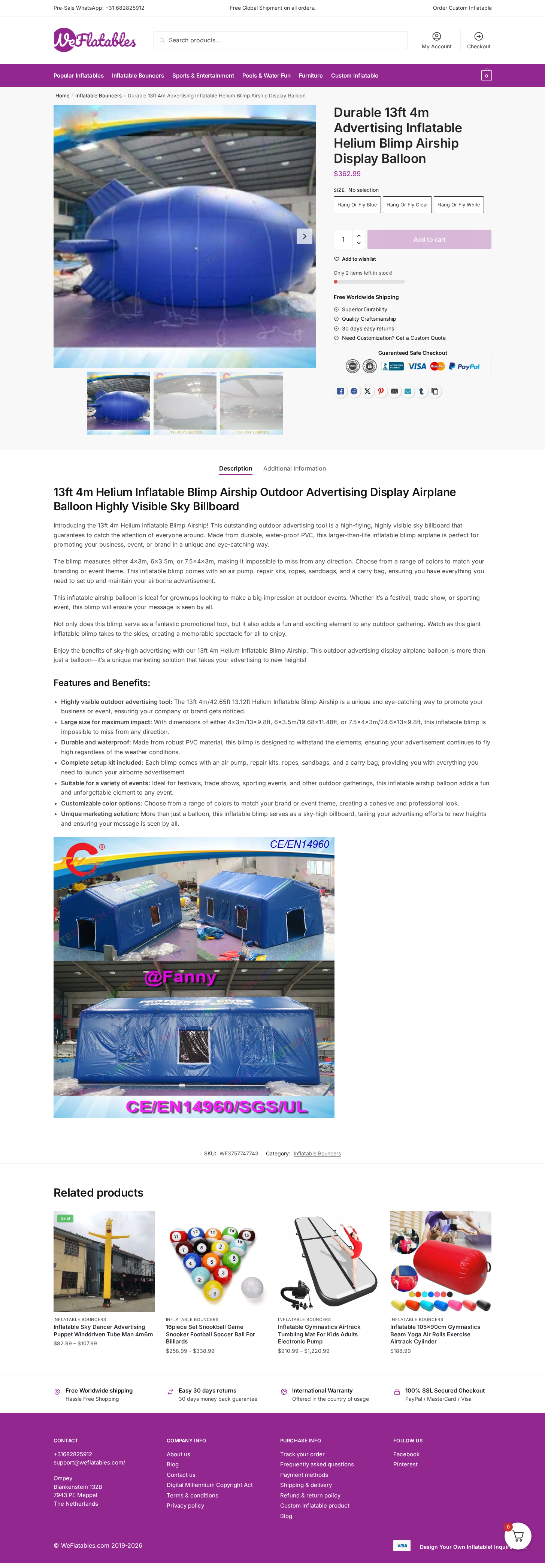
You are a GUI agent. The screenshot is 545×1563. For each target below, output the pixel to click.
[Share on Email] (394, 391)
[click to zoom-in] (185, 236)
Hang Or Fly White (458, 205)
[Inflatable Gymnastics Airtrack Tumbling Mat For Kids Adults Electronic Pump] (328, 1261)
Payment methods (304, 1474)
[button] (304, 236)
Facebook (406, 1454)
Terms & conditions (192, 1495)
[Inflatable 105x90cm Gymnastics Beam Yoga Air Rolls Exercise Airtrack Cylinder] (440, 1261)
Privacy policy (185, 1505)
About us (178, 1454)
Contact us (181, 1474)
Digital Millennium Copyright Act (210, 1484)
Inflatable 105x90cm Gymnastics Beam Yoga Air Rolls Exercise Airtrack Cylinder (435, 1334)
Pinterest (405, 1464)
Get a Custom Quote (421, 338)
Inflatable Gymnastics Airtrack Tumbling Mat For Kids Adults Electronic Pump (319, 1334)
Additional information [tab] (294, 468)
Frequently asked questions (317, 1464)
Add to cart (430, 239)
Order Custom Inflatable (462, 7)
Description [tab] (235, 468)
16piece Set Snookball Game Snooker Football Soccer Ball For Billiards (210, 1334)
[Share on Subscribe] (408, 391)
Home (62, 96)
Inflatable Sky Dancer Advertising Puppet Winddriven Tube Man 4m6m (103, 1330)
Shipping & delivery (306, 1484)
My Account (437, 46)
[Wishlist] (143, 1222)
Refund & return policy (310, 1495)
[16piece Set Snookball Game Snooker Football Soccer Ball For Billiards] (216, 1261)
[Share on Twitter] (367, 391)
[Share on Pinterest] (381, 391)
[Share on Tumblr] (421, 391)
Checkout (479, 46)
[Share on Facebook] (354, 391)
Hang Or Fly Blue (357, 205)
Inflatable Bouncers (98, 96)
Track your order (302, 1454)
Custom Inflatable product (314, 1505)
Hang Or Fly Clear (407, 205)
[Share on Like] (340, 391)
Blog (173, 1464)
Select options (103, 1366)
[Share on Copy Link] (435, 391)
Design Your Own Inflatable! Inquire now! (473, 1547)
